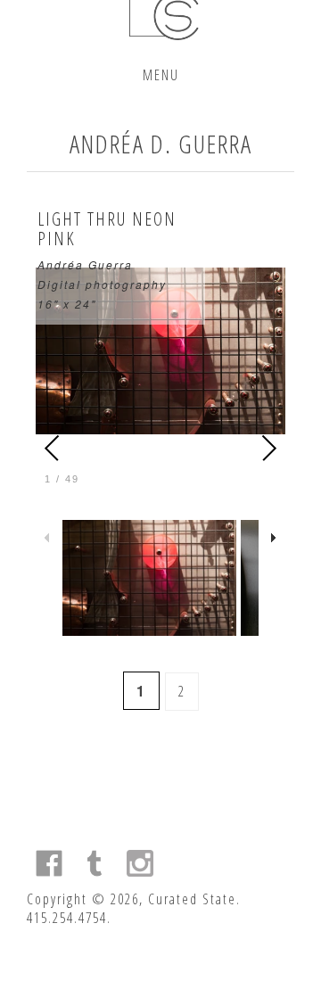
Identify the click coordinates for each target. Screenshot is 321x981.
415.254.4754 (67, 917)
